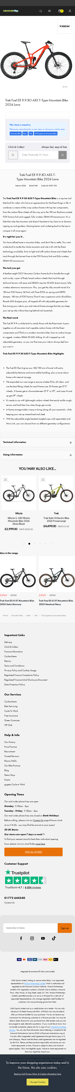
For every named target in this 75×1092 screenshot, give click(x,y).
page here (40, 843)
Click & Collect (11, 646)
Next (71, 584)
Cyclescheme (10, 656)
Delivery (8, 642)
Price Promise (10, 746)
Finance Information (13, 651)
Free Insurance (11, 715)
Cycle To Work (11, 710)
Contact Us (9, 902)
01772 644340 (14, 898)
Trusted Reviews (11, 756)
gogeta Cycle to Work (14, 784)
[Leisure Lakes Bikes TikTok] (54, 938)
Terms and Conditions (14, 665)
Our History (9, 742)
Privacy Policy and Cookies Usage (20, 670)
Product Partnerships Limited (34, 983)
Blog (6, 770)
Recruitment (9, 751)
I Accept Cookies (37, 1081)
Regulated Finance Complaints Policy (21, 675)
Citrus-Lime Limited (47, 971)
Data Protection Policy (14, 684)
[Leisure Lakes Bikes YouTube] (43, 938)
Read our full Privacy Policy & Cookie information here (37, 1074)
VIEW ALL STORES (33, 851)
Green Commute (11, 720)
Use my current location (13, 155)
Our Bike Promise (12, 765)
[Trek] (65, 26)
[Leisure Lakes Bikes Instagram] (32, 938)
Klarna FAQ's (10, 760)
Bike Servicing (10, 706)
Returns (7, 660)
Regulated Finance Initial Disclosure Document (25, 679)
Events (7, 779)
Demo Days (9, 775)
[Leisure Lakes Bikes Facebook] (21, 938)
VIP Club (8, 725)
